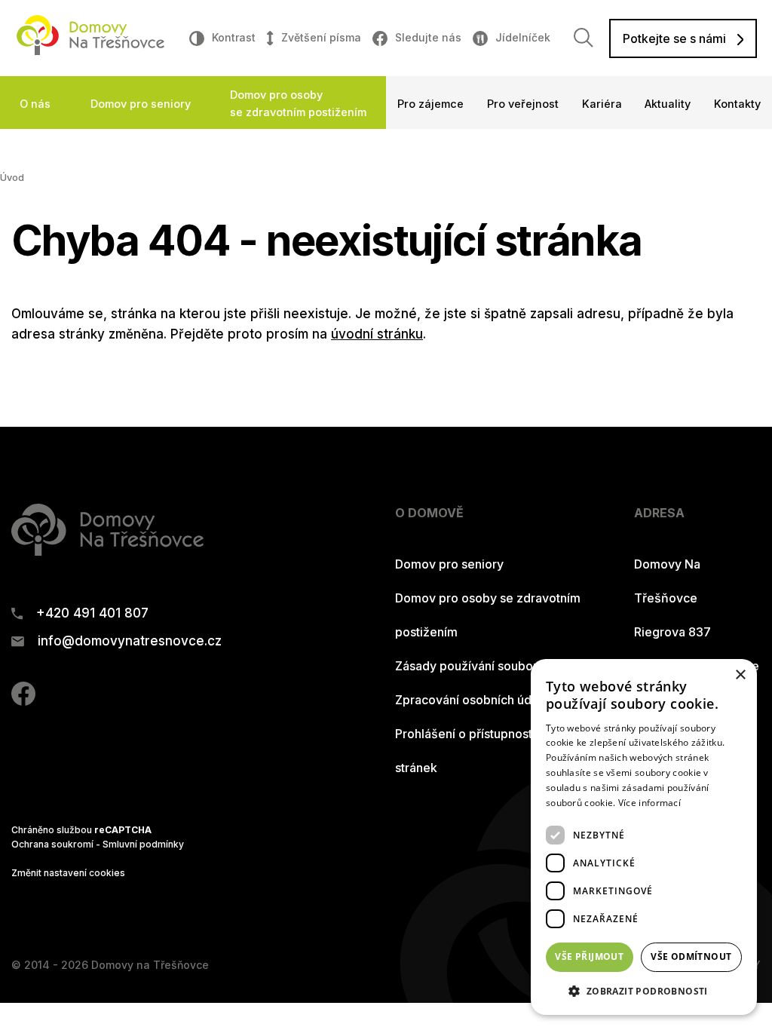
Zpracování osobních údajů (472, 699)
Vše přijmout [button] (589, 956)
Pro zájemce (430, 103)
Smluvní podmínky (143, 844)
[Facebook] (23, 701)
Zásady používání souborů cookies (494, 665)
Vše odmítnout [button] (691, 956)
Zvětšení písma (320, 37)
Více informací (649, 802)
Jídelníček (522, 37)
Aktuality (668, 103)
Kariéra (602, 103)
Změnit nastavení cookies (68, 872)
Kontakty (737, 103)
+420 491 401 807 (92, 613)
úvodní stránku (377, 334)
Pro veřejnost (523, 103)
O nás (35, 103)
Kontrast (234, 37)
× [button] (740, 675)
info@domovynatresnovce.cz (130, 641)
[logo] (90, 50)
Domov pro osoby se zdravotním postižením (298, 103)
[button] (644, 991)
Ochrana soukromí (52, 844)
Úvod (12, 177)
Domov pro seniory (140, 103)
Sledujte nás (428, 37)
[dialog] (644, 837)
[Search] (583, 38)
